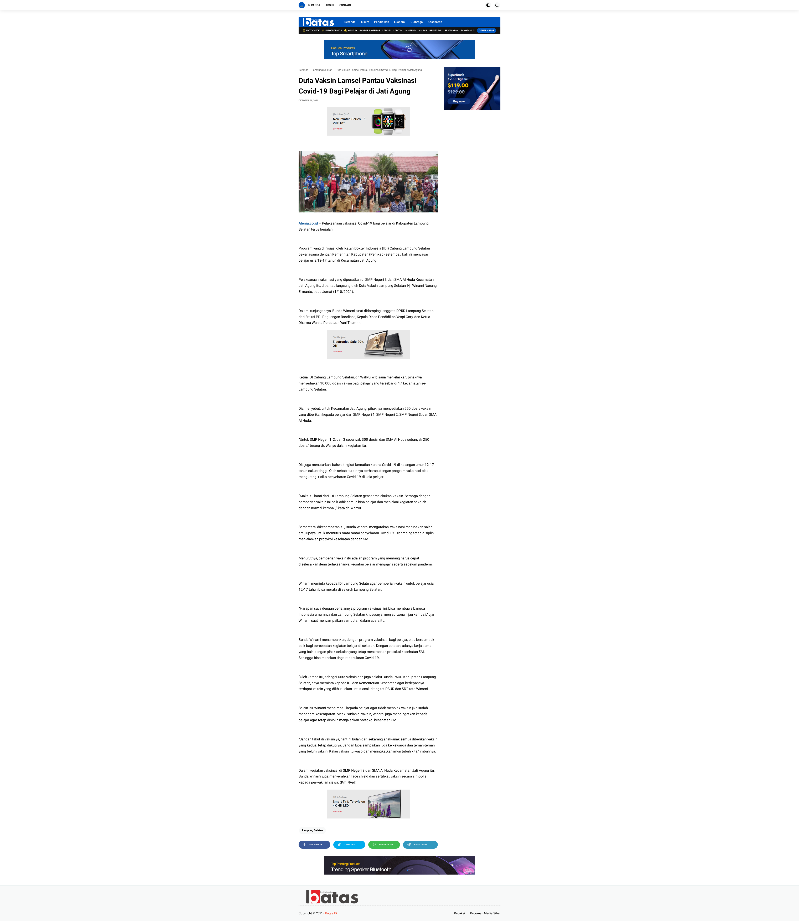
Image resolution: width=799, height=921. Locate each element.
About (329, 5)
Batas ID (331, 913)
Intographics (333, 30)
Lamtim (397, 30)
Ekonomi (400, 22)
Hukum (364, 22)
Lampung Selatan (322, 69)
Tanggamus (468, 30)
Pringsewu (435, 30)
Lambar (422, 30)
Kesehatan (435, 22)
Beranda (314, 5)
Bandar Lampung (370, 30)
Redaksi (459, 913)
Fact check (313, 30)
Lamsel (386, 30)
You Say (352, 30)
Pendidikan (381, 22)
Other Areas (486, 30)
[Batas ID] (318, 22)
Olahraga (417, 22)
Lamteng (410, 30)
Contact (345, 5)
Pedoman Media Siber (485, 913)
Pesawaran (451, 30)
